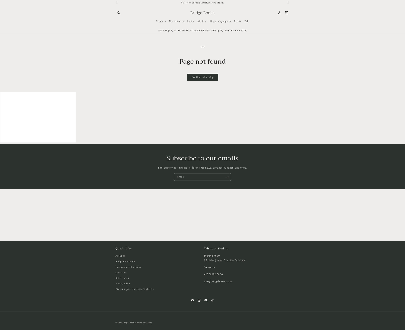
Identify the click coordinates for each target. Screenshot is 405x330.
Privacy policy (122, 283)
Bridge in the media (125, 261)
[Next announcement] (288, 3)
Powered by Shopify (143, 323)
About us (120, 256)
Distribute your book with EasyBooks (134, 289)
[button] (118, 12)
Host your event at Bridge (128, 267)
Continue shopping (203, 77)
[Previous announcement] (116, 3)
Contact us (121, 272)
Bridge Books (128, 323)
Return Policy (122, 278)
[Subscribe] (227, 177)
